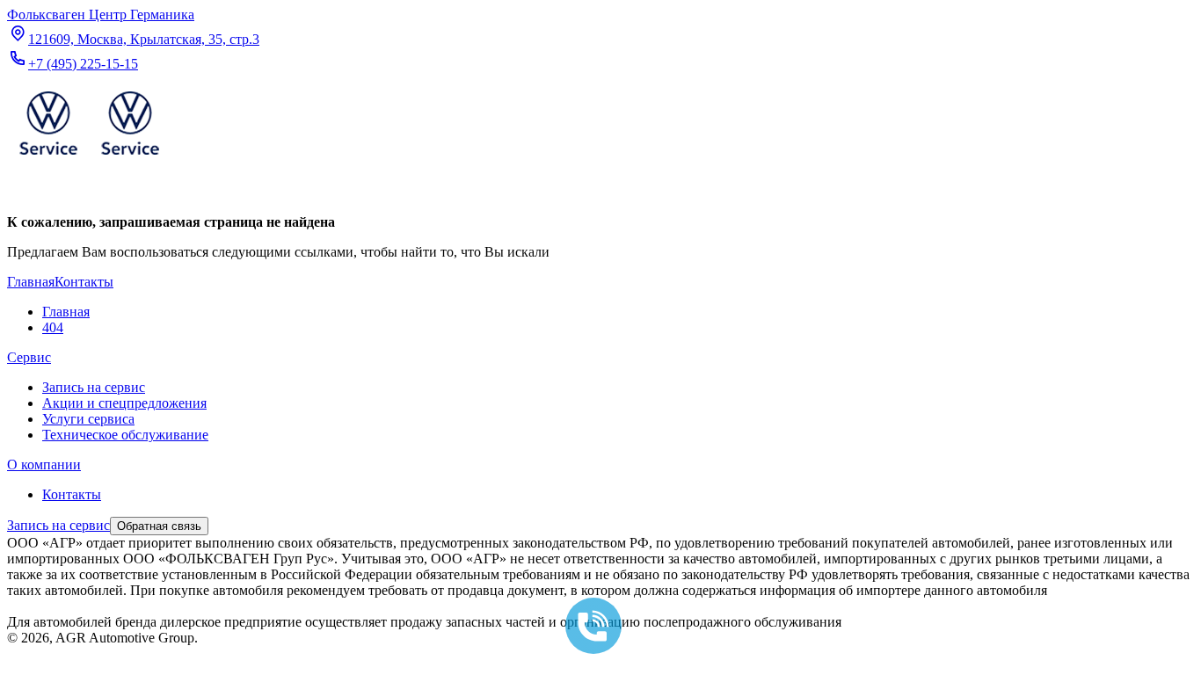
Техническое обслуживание (125, 434)
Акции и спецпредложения (124, 403)
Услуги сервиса (88, 418)
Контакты (71, 494)
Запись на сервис (93, 387)
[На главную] (89, 158)
